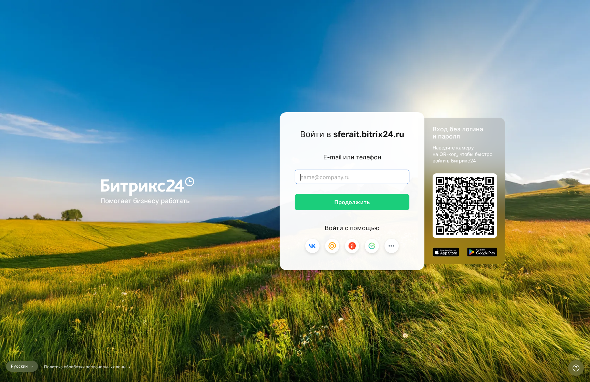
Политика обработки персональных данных (87, 366)
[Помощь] (576, 368)
